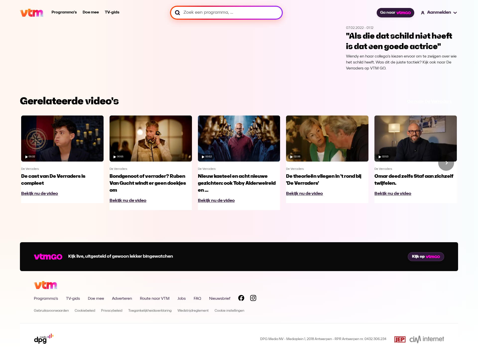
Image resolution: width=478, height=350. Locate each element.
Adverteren (122, 299)
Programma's (64, 12)
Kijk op (418, 257)
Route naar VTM (155, 299)
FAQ (197, 299)
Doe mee (91, 12)
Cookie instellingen (229, 311)
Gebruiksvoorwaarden (51, 311)
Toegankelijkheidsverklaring (150, 311)
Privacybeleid (111, 311)
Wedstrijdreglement (193, 311)
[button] (439, 13)
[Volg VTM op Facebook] (241, 299)
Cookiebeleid (85, 311)
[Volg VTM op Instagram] (253, 299)
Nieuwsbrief (219, 299)
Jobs (182, 299)
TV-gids (112, 12)
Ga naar (387, 13)
